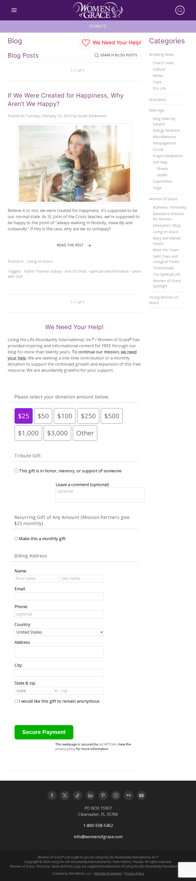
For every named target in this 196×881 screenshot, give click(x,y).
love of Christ (76, 271)
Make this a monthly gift (42, 538)
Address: (23, 642)
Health (162, 174)
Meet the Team (166, 249)
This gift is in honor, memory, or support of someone (70, 471)
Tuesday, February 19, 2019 (49, 115)
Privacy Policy (134, 873)
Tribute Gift (27, 455)
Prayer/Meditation (168, 155)
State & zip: (25, 683)
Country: (23, 624)
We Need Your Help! (116, 42)
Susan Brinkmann (92, 115)
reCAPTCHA (107, 744)
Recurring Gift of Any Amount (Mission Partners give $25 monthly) (72, 520)
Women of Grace (163, 198)
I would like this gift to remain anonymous (59, 701)
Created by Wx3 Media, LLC (71, 873)
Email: (20, 589)
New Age (156, 110)
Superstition (163, 181)
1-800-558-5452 (98, 825)
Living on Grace (40, 261)
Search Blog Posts (118, 54)
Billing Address (30, 556)
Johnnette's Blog (166, 225)
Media (158, 75)
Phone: (21, 606)
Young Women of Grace (163, 300)
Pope (157, 81)
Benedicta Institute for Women (168, 216)
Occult (158, 149)
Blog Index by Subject (164, 121)
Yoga (157, 187)
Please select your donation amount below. (61, 397)
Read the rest (70, 245)
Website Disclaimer (108, 873)
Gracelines (157, 99)
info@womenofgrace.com (98, 836)
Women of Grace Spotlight (167, 283)
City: (18, 665)
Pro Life (159, 88)
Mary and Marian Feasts (167, 241)
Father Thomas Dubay (42, 271)
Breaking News (161, 54)
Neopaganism (164, 143)
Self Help (160, 162)
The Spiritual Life (166, 274)
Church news (163, 62)
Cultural (159, 69)
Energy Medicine (166, 130)
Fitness (162, 168)
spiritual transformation (109, 271)
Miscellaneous (164, 136)
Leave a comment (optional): (82, 484)
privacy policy (65, 748)
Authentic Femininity (169, 207)
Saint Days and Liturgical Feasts (166, 259)
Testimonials (163, 267)
